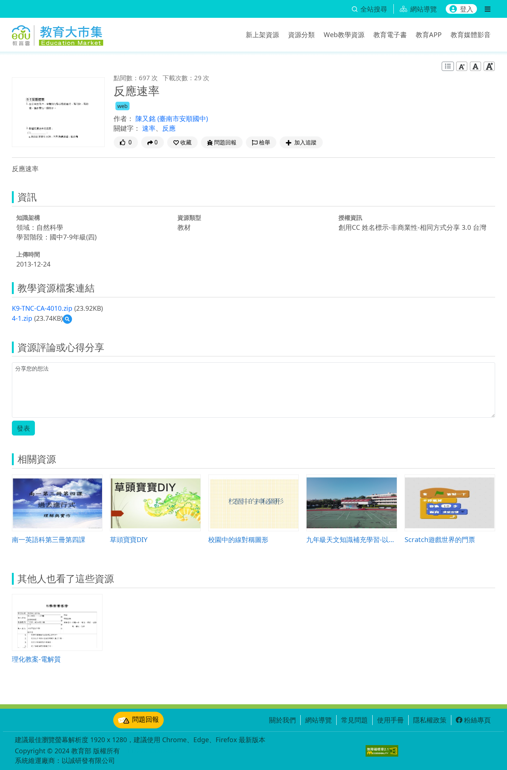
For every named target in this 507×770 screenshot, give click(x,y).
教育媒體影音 (471, 34)
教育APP (429, 34)
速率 (149, 128)
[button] (182, 142)
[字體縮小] (462, 66)
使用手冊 (390, 719)
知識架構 (28, 217)
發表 (23, 428)
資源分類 (301, 34)
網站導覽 (318, 719)
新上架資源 (262, 34)
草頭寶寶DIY (128, 539)
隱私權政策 (430, 719)
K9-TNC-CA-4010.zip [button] (42, 308)
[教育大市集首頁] (57, 33)
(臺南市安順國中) (182, 118)
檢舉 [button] (264, 142)
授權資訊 (350, 217)
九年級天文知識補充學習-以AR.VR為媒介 (351, 539)
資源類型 (189, 217)
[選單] (487, 8)
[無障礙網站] (382, 751)
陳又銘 (146, 118)
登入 (466, 8)
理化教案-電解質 (36, 658)
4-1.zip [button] (22, 318)
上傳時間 (28, 254)
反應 (169, 128)
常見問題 (354, 719)
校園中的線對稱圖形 (238, 539)
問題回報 (145, 719)
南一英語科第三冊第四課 (48, 539)
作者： (124, 118)
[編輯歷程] (448, 66)
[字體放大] (489, 66)
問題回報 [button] (225, 142)
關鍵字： (127, 128)
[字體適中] (475, 66)
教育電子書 (390, 34)
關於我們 (282, 719)
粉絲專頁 (477, 719)
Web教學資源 (344, 34)
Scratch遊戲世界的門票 (440, 539)
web (122, 106)
